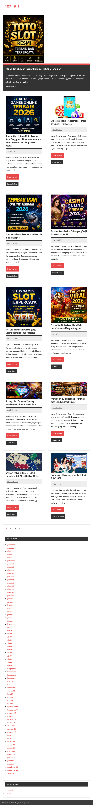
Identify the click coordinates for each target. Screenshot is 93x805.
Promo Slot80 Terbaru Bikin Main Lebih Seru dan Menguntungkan (66, 327)
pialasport (11, 544)
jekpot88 (11, 598)
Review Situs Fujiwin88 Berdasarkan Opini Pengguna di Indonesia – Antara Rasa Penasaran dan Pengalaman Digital (23, 141)
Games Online (12, 184)
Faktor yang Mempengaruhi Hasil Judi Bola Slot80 (68, 476)
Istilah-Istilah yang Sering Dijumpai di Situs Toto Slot (33, 69)
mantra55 (11, 681)
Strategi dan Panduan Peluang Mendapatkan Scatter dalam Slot (21, 403)
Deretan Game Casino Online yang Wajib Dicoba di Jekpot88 (69, 233)
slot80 (9, 630)
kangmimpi (11, 668)
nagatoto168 (12, 767)
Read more (9, 86)
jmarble (10, 735)
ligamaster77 (12, 706)
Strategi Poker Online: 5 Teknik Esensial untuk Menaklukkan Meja (22, 474)
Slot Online (11, 371)
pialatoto (11, 754)
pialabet (10, 564)
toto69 (10, 694)
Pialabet (9, 793)
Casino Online (57, 273)
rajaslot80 (11, 741)
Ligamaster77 (11, 790)
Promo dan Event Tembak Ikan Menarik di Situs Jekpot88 (24, 236)
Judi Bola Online (58, 517)
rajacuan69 (11, 713)
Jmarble (10, 773)
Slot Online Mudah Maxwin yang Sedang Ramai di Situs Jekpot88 (21, 331)
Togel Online (56, 162)
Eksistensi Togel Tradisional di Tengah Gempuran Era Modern (69, 122)
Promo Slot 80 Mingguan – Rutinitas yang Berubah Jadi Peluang (68, 400)
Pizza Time (11, 6)
